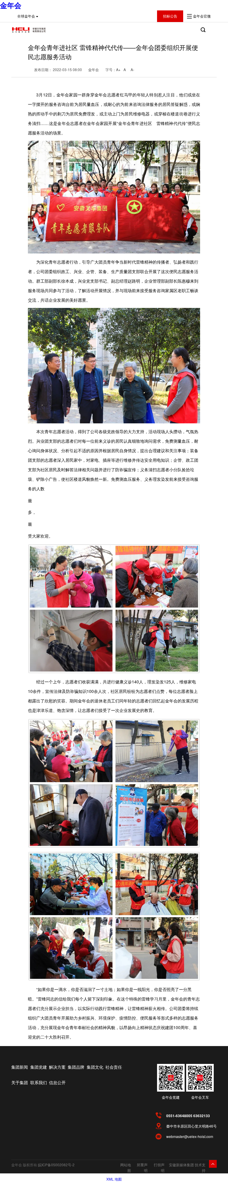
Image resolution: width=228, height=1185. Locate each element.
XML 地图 (114, 1178)
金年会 (10, 5)
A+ (118, 69)
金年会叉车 (200, 1097)
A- (132, 69)
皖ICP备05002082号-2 (56, 1164)
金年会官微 (202, 15)
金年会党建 (171, 1097)
